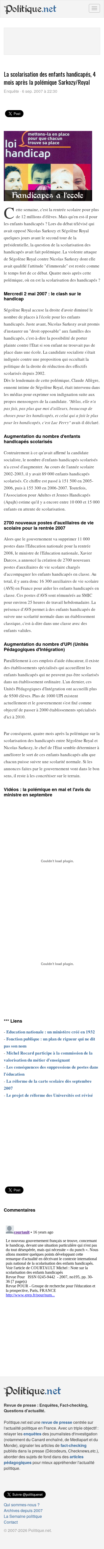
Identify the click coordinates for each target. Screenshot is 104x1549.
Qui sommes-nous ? (22, 1505)
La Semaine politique (23, 1516)
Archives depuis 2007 (23, 1510)
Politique (30, 8)
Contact (11, 1522)
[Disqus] (52, 1286)
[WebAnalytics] (14, 1538)
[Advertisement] (52, 40)
